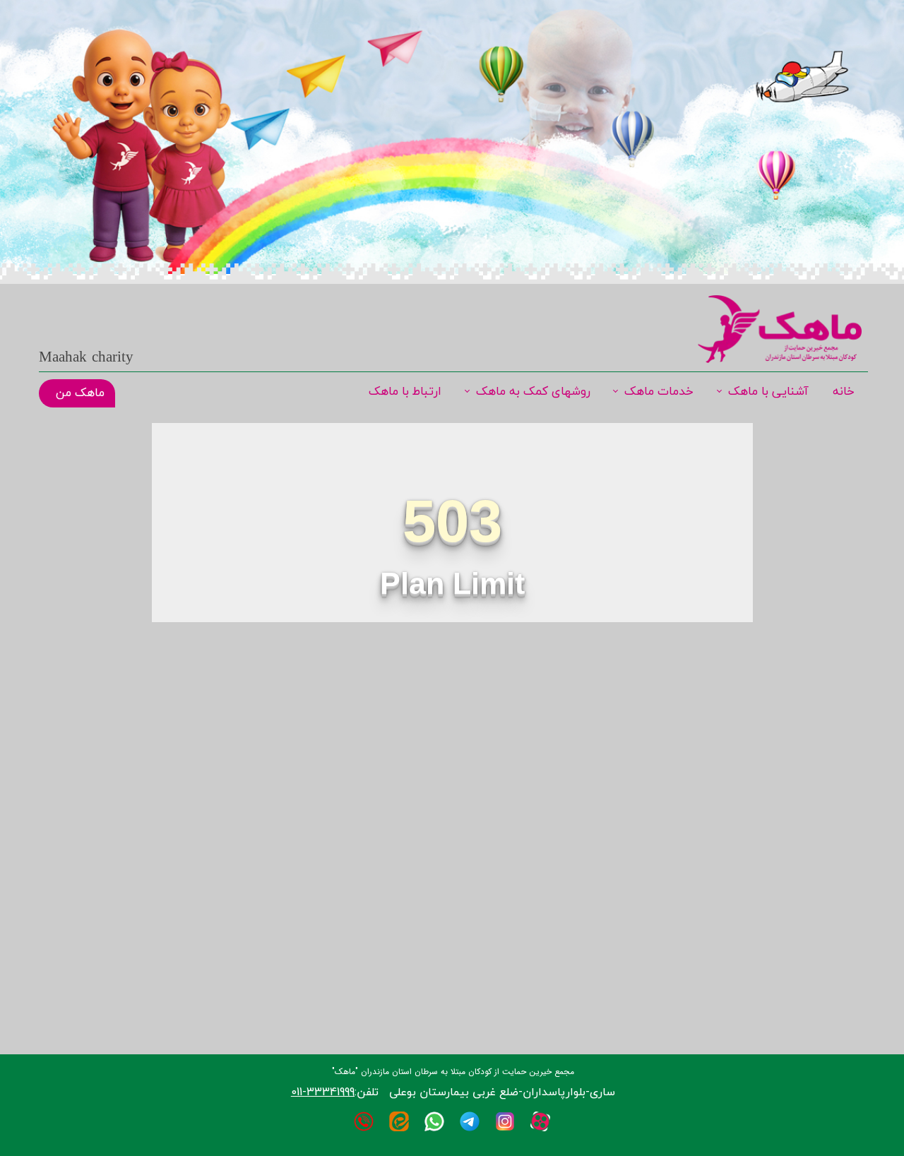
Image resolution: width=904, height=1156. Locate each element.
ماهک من (80, 393)
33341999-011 (323, 1092)
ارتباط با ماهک (405, 391)
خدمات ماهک (659, 391)
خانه (844, 391)
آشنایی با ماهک (768, 391)
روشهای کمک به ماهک (533, 391)
